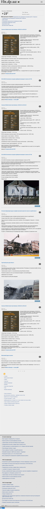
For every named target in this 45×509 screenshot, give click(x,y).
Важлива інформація (8, 389)
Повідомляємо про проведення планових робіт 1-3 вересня (25, 16)
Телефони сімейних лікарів (9, 405)
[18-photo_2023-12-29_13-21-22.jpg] (21, 244)
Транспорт (6, 381)
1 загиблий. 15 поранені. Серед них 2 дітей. (11, 469)
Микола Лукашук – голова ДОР (12, 99)
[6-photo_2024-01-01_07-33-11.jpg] (21, 192)
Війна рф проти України (8, 377)
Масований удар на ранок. (7, 355)
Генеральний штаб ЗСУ (10, 73)
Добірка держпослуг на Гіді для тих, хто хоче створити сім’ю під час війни (17, 400)
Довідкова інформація (8, 382)
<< (18, 371)
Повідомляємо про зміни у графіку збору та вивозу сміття (14, 444)
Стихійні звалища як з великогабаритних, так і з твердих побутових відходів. (17, 446)
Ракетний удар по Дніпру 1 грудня (9, 448)
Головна (5, 376)
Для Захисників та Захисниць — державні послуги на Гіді (14, 395)
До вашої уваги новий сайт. (7, 25)
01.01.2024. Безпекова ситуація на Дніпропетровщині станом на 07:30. (16, 154)
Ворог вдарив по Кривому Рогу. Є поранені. (11, 438)
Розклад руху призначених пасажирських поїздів (12, 21)
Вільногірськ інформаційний (12, 505)
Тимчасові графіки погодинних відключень (11, 490)
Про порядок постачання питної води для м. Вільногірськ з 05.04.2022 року (17, 463)
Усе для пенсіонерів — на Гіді (9, 398)
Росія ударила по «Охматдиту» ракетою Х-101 (11, 472)
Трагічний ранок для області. (7, 262)
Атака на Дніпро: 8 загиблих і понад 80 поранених (12, 450)
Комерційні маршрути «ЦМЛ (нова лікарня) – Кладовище (13, 451)
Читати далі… (37, 206)
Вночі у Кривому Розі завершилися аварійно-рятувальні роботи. (15, 455)
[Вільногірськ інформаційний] (9, 3)
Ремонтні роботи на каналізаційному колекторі (11, 440)
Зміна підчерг (5, 19)
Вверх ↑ (42, 505)
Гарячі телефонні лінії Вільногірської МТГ (11, 401)
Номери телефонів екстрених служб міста (11, 403)
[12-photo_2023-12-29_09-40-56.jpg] (21, 290)
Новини (5, 379)
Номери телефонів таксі (7, 493)
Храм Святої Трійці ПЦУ (8, 386)
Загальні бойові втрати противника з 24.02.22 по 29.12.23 (13, 305)
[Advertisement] (22, 7)
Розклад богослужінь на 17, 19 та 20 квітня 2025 (12, 453)
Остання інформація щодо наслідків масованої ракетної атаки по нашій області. (19, 210)
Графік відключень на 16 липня (8, 478)
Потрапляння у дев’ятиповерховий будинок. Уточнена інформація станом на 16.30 (19, 461)
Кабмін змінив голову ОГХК (7, 465)
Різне (5, 387)
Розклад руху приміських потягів (8, 22)
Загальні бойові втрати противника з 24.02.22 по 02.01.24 (13, 29)
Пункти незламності (7, 393)
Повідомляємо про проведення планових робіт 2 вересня (14, 18)
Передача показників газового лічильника (10, 502)
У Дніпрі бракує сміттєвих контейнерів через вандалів (13, 442)
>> (24, 371)
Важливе (5, 384)
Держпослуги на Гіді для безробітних (11, 396)
